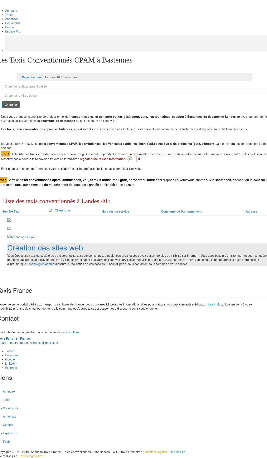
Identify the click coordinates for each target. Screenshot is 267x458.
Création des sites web (45, 247)
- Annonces (8, 416)
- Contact (7, 425)
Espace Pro (12, 31)
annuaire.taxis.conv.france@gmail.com (32, 342)
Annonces (11, 19)
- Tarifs (5, 400)
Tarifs (9, 15)
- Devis (5, 441)
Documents (12, 23)
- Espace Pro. (10, 433)
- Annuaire (8, 391)
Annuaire (11, 10)
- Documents (9, 408)
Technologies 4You (39, 264)
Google (10, 359)
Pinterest (11, 367)
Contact (10, 27)
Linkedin (10, 363)
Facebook (11, 355)
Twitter (9, 351)
